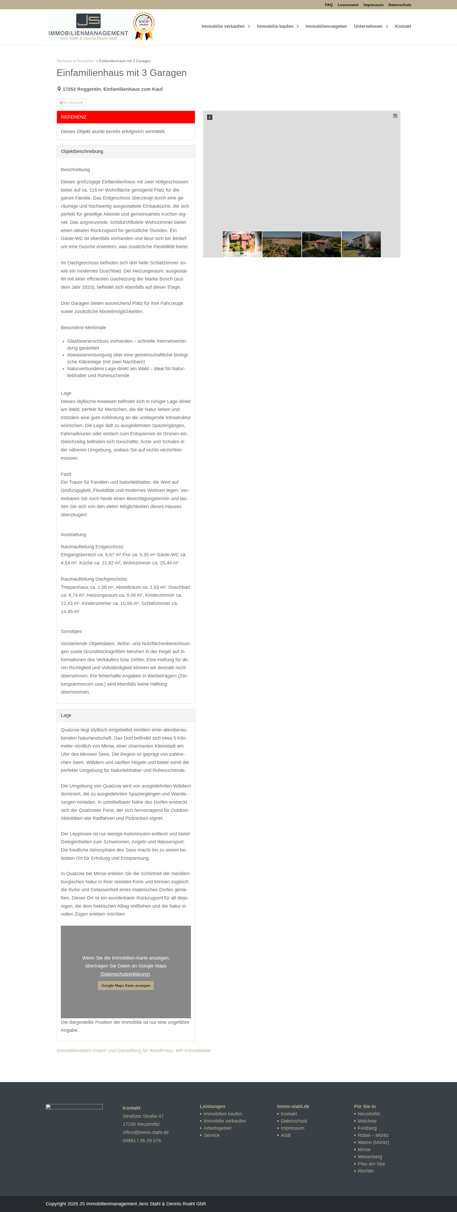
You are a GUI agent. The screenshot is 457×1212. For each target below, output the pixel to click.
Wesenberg (370, 1156)
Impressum (373, 5)
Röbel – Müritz (373, 1135)
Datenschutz (400, 5)
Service (212, 1135)
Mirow (364, 1149)
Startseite (64, 61)
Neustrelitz (369, 1113)
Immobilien (86, 61)
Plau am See (371, 1163)
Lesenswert (348, 5)
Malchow (367, 1121)
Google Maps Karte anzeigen (126, 985)
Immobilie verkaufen (223, 27)
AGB (286, 1135)
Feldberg (367, 1128)
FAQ (329, 5)
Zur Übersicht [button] (73, 103)
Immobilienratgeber (326, 27)
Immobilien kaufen (223, 1113)
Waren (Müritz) (373, 1142)
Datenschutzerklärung (125, 974)
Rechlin (366, 1171)
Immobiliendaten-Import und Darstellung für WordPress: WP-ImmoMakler (134, 1050)
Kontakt (403, 27)
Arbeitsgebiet (217, 1128)
